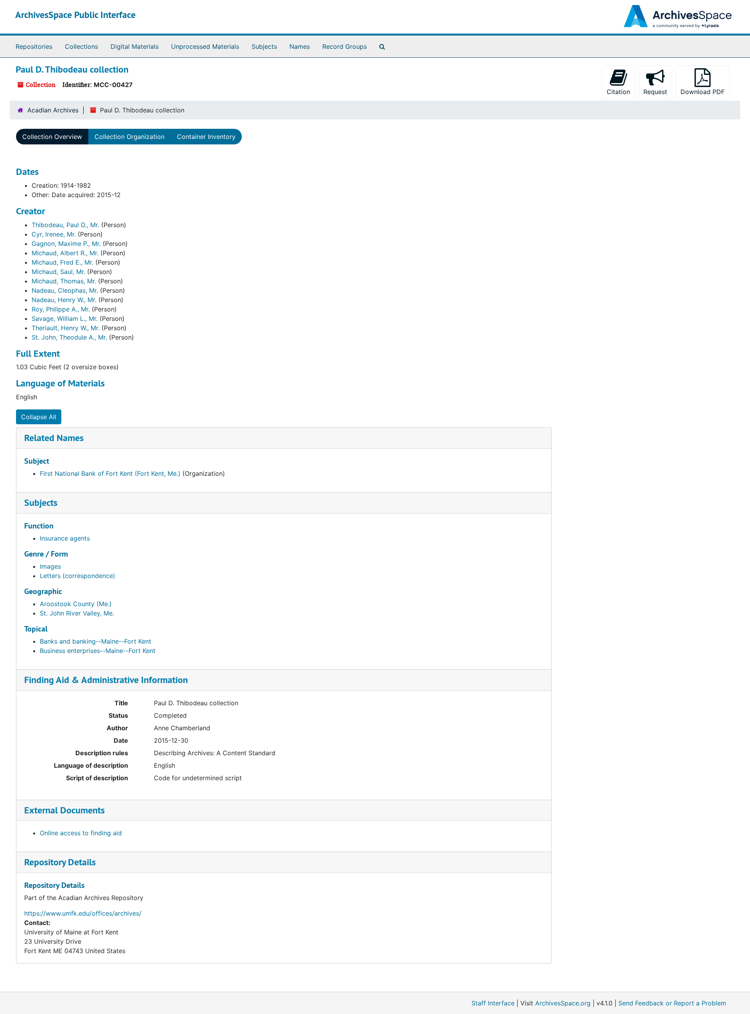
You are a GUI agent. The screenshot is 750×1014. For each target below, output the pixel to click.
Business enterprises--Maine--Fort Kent (97, 651)
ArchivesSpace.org (563, 1003)
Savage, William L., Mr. (65, 318)
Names (299, 46)
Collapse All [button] (38, 417)
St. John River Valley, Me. (77, 613)
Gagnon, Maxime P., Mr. (66, 243)
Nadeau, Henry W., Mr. (64, 300)
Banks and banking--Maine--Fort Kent (95, 641)
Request (655, 92)
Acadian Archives (53, 110)
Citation (618, 92)
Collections (81, 46)
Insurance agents (65, 538)
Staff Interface (492, 1003)
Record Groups (344, 46)
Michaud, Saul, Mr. (58, 272)
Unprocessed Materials (205, 46)
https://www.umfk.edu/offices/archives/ (82, 913)
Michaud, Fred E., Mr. (62, 262)
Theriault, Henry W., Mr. (66, 328)
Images (50, 566)
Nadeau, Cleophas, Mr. (65, 290)
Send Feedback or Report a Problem (672, 1003)
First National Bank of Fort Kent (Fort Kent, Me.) (110, 473)
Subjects (264, 46)
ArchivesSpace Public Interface (75, 15)
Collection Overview (52, 137)
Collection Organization (129, 137)
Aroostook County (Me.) (76, 604)
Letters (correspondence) (77, 576)
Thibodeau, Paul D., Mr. (65, 225)
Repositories (34, 46)
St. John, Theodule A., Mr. (69, 337)
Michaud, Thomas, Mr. (64, 281)
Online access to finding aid (81, 833)
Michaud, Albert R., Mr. (65, 253)
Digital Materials (135, 46)
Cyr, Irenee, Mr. (54, 234)
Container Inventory (206, 137)
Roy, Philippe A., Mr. (61, 309)
